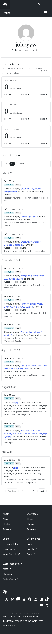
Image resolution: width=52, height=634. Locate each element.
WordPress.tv (11, 554)
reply (15, 402)
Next (42, 491)
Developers (9, 549)
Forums (21, 164)
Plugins (30, 524)
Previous (12, 491)
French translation (29, 216)
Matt (7, 568)
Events (30, 544)
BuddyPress (11, 579)
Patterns (31, 529)
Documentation (11, 544)
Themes (31, 519)
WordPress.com (13, 563)
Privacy (7, 529)
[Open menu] (47, 4)
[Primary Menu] (46, 13)
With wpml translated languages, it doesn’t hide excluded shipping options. (25, 433)
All (12, 164)
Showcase (32, 513)
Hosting (7, 524)
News (6, 519)
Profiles (6, 13)
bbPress (9, 574)
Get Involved (33, 538)
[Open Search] (39, 4)
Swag (31, 554)
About (6, 513)
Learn (6, 538)
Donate (32, 549)
